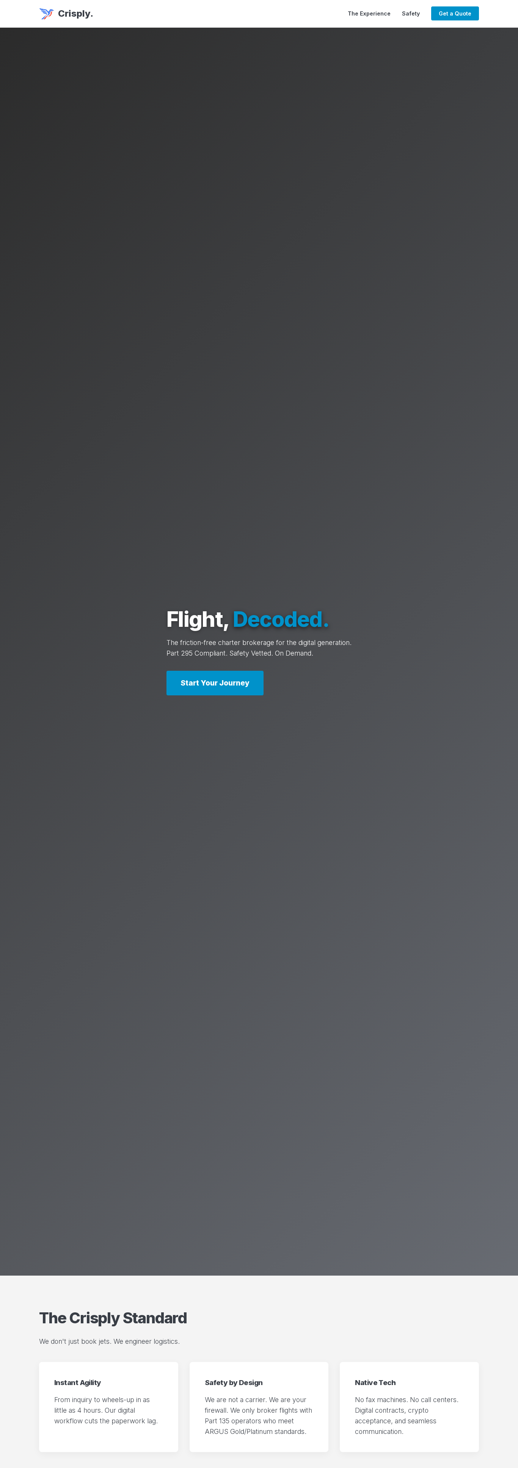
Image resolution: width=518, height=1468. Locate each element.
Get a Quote (455, 13)
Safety (411, 13)
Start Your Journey (215, 682)
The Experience (369, 13)
